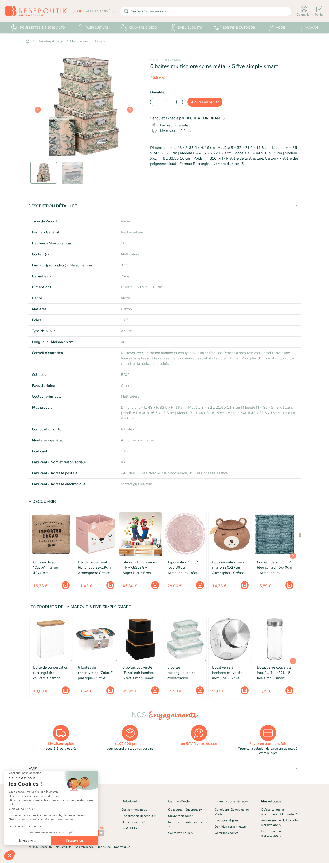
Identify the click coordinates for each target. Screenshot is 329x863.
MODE (280, 28)
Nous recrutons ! (133, 822)
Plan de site (103, 847)
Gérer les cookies (226, 833)
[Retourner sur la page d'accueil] (36, 11)
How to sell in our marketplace (273, 833)
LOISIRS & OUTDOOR (239, 28)
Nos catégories (84, 847)
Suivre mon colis (179, 816)
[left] (38, 110)
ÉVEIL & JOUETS (190, 28)
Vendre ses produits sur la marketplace (279, 822)
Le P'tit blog (130, 828)
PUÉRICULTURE (97, 28)
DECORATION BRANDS (205, 118)
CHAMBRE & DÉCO (143, 28)
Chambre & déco (49, 41)
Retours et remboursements (187, 822)
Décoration (79, 41)
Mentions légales (226, 820)
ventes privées (100, 11)
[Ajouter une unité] (177, 102)
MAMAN (312, 28)
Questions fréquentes (183, 809)
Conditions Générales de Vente (232, 811)
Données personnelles (230, 827)
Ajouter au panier (205, 102)
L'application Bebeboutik (139, 816)
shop (77, 11)
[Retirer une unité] (155, 102)
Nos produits (63, 847)
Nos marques (122, 847)
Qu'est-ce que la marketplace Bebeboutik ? (279, 811)
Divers (100, 41)
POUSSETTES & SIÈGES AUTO (42, 28)
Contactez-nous (179, 833)
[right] (130, 110)
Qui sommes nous (134, 809)
